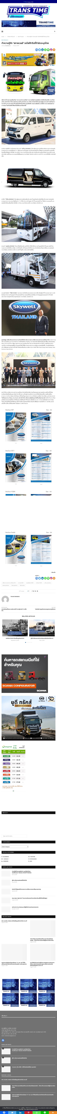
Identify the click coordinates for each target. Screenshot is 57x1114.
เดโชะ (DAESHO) (47, 582)
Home (3, 36)
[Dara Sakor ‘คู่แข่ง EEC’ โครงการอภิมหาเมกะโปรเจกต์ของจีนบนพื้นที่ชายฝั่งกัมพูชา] (6, 900)
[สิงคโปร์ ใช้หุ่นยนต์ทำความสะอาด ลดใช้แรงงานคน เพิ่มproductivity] (6, 891)
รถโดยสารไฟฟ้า (39, 582)
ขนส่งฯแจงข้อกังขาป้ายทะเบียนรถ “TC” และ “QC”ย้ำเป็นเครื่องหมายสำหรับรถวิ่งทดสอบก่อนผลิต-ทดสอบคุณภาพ (14, 963)
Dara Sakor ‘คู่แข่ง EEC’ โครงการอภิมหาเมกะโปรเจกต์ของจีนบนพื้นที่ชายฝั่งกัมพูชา (29, 898)
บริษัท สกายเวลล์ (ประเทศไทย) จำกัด (9, 582)
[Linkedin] (42, 49)
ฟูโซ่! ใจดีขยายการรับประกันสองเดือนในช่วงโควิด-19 (42, 638)
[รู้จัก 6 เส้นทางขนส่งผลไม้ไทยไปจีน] (6, 883)
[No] (55, 1110)
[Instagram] (51, 49)
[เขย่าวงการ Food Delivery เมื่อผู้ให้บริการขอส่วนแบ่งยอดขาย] (6, 909)
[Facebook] (36, 49)
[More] (54, 49)
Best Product (21, 36)
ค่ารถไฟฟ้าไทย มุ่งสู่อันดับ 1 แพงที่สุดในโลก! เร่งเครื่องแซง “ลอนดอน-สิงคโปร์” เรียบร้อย (21, 872)
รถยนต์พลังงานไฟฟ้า (30, 582)
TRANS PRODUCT (11, 36)
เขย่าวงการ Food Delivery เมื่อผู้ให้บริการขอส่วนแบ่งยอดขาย (25, 907)
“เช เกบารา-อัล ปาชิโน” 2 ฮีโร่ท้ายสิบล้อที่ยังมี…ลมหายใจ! (24, 1067)
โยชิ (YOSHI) (22, 585)
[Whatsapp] (45, 49)
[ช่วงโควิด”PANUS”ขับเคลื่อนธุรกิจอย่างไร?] (15, 627)
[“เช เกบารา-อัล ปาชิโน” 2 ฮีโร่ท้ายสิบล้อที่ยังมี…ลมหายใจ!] (6, 1069)
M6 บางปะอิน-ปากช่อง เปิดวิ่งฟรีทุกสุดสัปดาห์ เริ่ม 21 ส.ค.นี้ (14, 921)
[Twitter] (39, 49)
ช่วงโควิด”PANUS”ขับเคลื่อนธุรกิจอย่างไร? (15, 638)
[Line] (48, 49)
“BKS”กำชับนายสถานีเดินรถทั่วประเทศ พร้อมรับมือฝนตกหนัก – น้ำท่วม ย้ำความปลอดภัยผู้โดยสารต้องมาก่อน (42, 939)
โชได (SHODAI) (14, 585)
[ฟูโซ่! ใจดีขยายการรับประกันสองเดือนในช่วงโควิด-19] (42, 627)
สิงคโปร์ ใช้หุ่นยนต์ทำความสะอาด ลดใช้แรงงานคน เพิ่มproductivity (26, 889)
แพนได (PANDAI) (6, 585)
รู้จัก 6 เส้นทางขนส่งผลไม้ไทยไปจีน (19, 880)
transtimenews (8, 45)
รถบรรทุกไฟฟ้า (21, 582)
